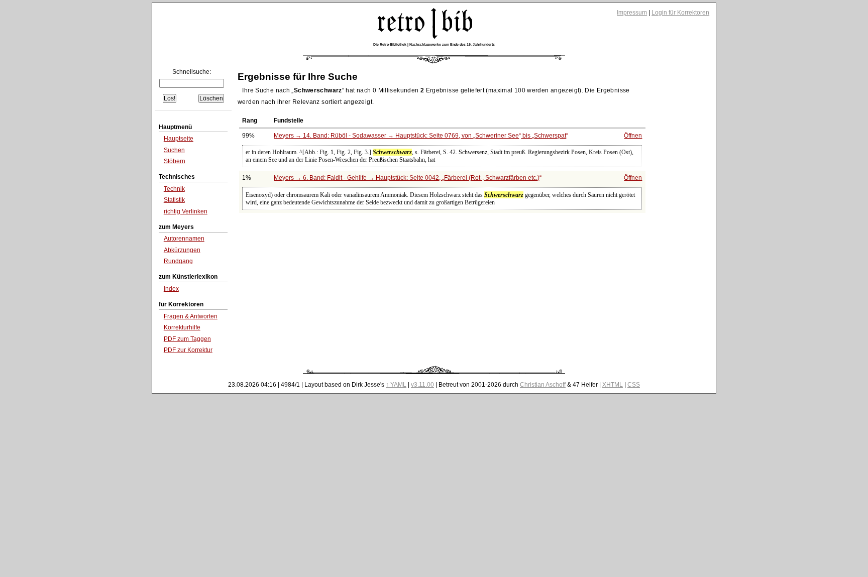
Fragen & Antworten (191, 316)
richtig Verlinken (185, 211)
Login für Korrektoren (680, 12)
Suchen (174, 150)
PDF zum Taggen (187, 338)
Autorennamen (184, 238)
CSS (633, 384)
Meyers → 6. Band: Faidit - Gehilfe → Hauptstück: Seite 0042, (406, 177)
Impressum (632, 12)
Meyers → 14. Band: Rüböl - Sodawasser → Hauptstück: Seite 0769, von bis (420, 135)
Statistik (174, 199)
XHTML (612, 384)
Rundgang (178, 261)
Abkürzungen (182, 250)
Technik (174, 188)
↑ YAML (396, 384)
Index (171, 288)
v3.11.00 (422, 384)
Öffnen (633, 135)
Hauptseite (178, 138)
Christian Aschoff (543, 384)
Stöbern (174, 161)
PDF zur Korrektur (188, 350)
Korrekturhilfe (182, 327)
